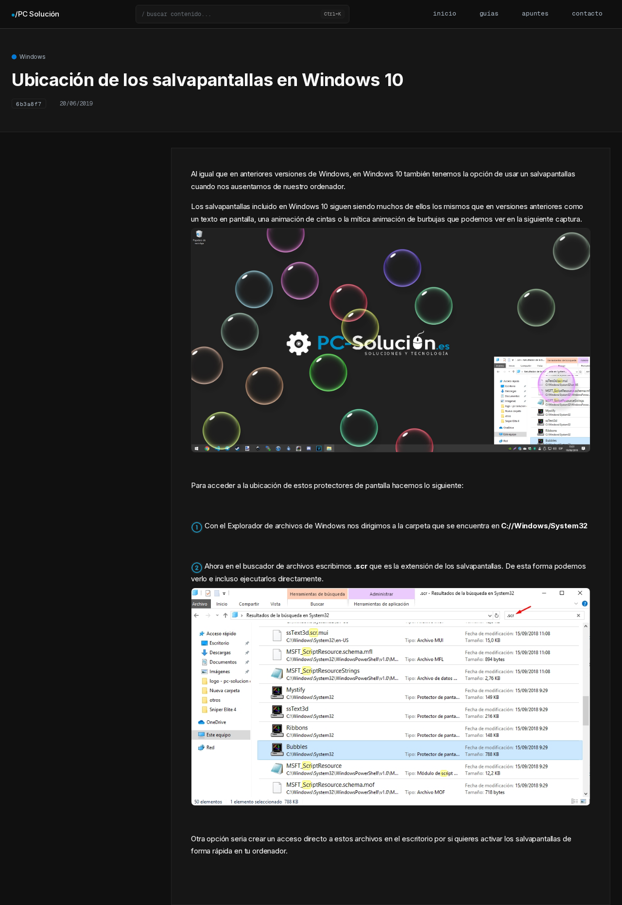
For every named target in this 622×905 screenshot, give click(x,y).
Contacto (587, 14)
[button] (242, 14)
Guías (489, 14)
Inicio (444, 14)
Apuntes (535, 14)
